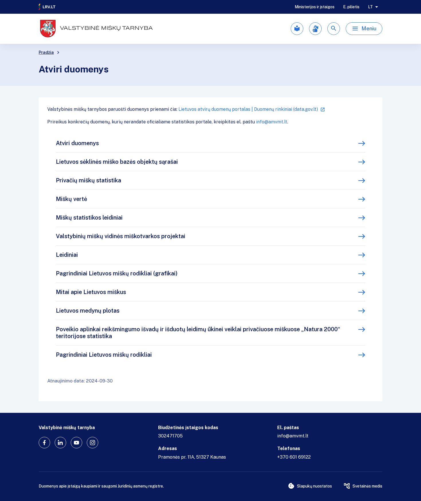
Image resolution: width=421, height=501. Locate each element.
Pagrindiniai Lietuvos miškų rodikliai (104, 354)
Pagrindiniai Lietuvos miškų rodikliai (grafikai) (117, 273)
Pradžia (46, 52)
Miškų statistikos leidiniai (89, 217)
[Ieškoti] (333, 28)
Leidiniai (67, 254)
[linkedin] (60, 442)
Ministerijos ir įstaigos (315, 7)
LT (370, 7)
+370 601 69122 (294, 457)
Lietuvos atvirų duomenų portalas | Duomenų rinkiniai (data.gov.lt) (248, 109)
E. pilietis (351, 7)
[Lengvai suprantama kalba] (297, 28)
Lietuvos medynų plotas (87, 310)
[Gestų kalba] (315, 28)
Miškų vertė (71, 199)
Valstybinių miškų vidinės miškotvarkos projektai (120, 236)
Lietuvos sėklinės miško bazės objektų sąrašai (117, 161)
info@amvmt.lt (271, 122)
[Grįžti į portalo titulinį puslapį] (47, 7)
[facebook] (44, 442)
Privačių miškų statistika (88, 180)
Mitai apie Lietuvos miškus (91, 292)
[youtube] (76, 442)
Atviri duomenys (77, 143)
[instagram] (92, 442)
